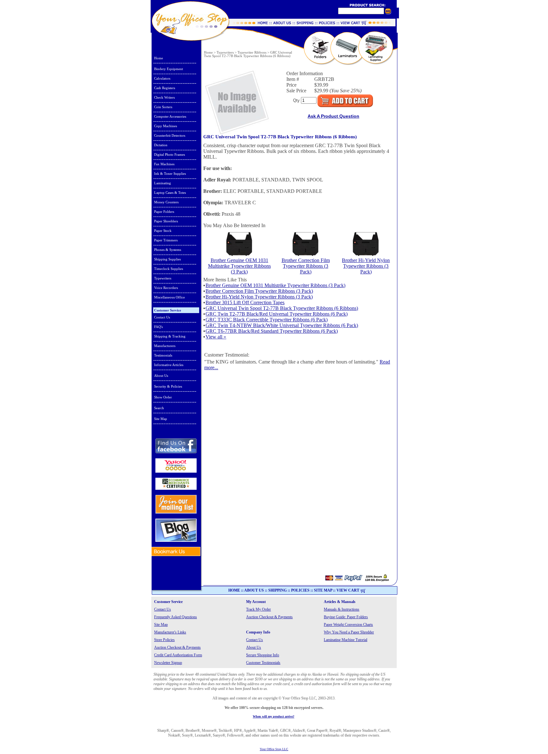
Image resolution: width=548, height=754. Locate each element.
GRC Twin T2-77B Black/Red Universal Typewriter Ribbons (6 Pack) (277, 314)
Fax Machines (164, 164)
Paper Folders (164, 211)
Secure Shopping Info (262, 655)
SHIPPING (277, 590)
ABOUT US (254, 590)
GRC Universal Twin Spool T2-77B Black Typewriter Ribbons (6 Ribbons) (282, 308)
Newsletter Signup (168, 662)
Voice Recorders (166, 288)
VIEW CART (347, 590)
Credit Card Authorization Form (178, 655)
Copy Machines (165, 126)
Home (158, 58)
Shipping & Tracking (170, 336)
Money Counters (166, 202)
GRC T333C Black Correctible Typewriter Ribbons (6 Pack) (267, 319)
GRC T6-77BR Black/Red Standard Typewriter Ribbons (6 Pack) (272, 331)
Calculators (162, 78)
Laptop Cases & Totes (170, 192)
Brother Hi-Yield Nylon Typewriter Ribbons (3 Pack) (366, 266)
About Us (161, 375)
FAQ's (158, 327)
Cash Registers (164, 88)
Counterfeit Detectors (169, 135)
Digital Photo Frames (169, 154)
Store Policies (164, 640)
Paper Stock (163, 231)
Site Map (160, 419)
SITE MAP (323, 590)
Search (159, 408)
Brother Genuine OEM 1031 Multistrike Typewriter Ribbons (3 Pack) (239, 266)
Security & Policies (168, 386)
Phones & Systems (167, 250)
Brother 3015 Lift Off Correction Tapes (245, 302)
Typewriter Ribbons (252, 52)
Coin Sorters (163, 107)
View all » (216, 336)
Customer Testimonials (263, 662)
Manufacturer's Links (170, 632)
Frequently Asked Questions (175, 617)
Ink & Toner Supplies (170, 173)
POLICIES (300, 590)
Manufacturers (164, 346)
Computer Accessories (170, 116)
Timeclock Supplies (168, 269)
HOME (234, 590)
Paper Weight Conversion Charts (348, 624)
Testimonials (163, 355)
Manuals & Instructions (341, 609)
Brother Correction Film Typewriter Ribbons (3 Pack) (306, 266)
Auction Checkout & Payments (269, 617)
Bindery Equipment (168, 69)
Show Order (163, 397)
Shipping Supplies (167, 259)
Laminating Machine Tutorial (345, 640)
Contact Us (162, 317)
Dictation (160, 145)
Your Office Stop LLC (274, 749)
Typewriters (162, 278)
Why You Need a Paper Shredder (349, 632)
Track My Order (258, 609)
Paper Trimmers (166, 240)
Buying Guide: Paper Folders (346, 617)
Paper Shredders (166, 221)
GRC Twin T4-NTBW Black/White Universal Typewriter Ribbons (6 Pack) (282, 325)
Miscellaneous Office (169, 297)
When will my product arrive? (273, 716)
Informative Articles (168, 365)
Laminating (162, 183)
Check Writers (164, 97)
